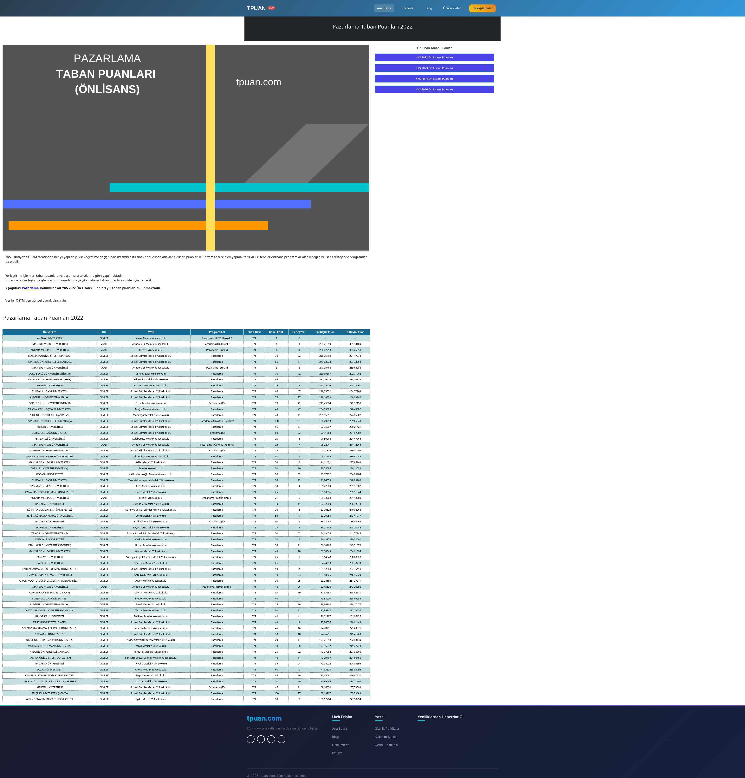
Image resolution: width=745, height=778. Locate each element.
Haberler (408, 8)
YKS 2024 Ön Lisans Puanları (434, 79)
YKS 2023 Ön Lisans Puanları (434, 68)
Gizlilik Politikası (387, 728)
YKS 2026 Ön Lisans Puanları (434, 89)
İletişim (337, 753)
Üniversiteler (452, 8)
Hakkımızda (340, 745)
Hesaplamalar (482, 8)
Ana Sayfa (384, 8)
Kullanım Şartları (386, 737)
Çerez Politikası (386, 745)
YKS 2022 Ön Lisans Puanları (434, 57)
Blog (429, 8)
